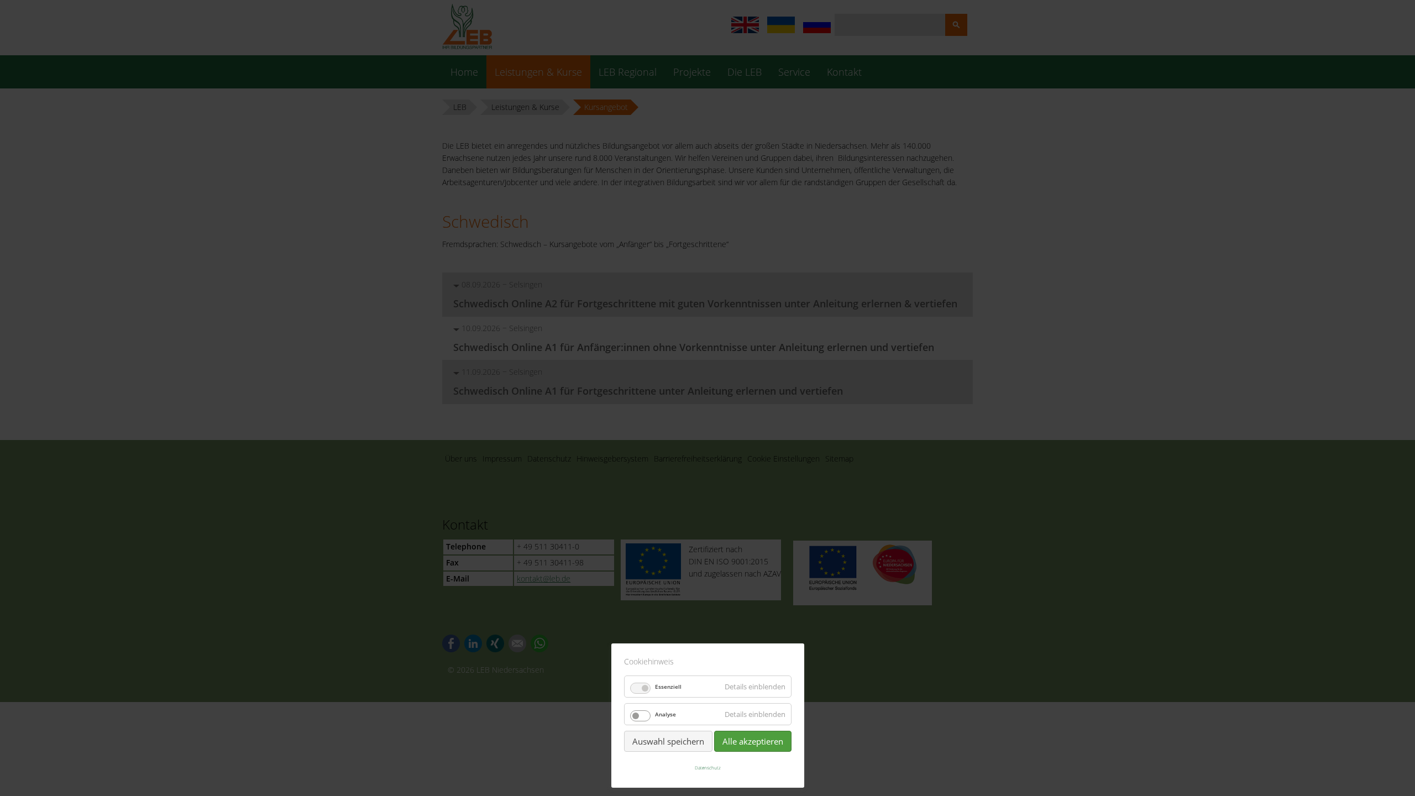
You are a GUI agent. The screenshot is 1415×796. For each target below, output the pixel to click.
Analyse (665, 714)
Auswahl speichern (668, 741)
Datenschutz (708, 767)
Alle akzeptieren (752, 741)
